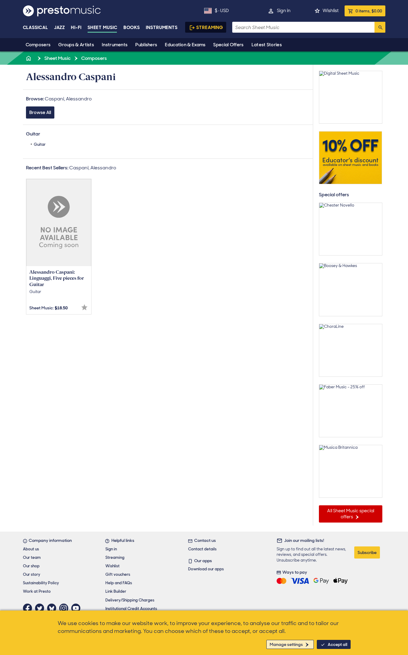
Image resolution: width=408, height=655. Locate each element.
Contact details (202, 549)
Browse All (40, 112)
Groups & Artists (76, 45)
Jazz (59, 27)
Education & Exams (185, 45)
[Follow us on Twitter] (41, 608)
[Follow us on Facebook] (29, 608)
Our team (32, 557)
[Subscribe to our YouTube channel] (77, 608)
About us (31, 549)
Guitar (40, 144)
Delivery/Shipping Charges (129, 600)
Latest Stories (267, 45)
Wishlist (331, 11)
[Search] (379, 27)
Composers (38, 45)
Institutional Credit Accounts (131, 608)
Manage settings (286, 644)
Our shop (31, 566)
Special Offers (228, 45)
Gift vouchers (117, 574)
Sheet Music (102, 27)
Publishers (146, 45)
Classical (35, 27)
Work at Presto (37, 591)
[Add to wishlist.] (84, 307)
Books (132, 27)
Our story (31, 574)
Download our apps (206, 569)
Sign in (284, 11)
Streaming (209, 27)
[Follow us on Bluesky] (53, 608)
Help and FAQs (118, 582)
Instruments (114, 45)
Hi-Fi (76, 27)
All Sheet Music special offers (350, 514)
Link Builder (115, 591)
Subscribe (367, 552)
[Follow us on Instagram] (65, 608)
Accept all (337, 644)
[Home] (29, 58)
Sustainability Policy (41, 582)
